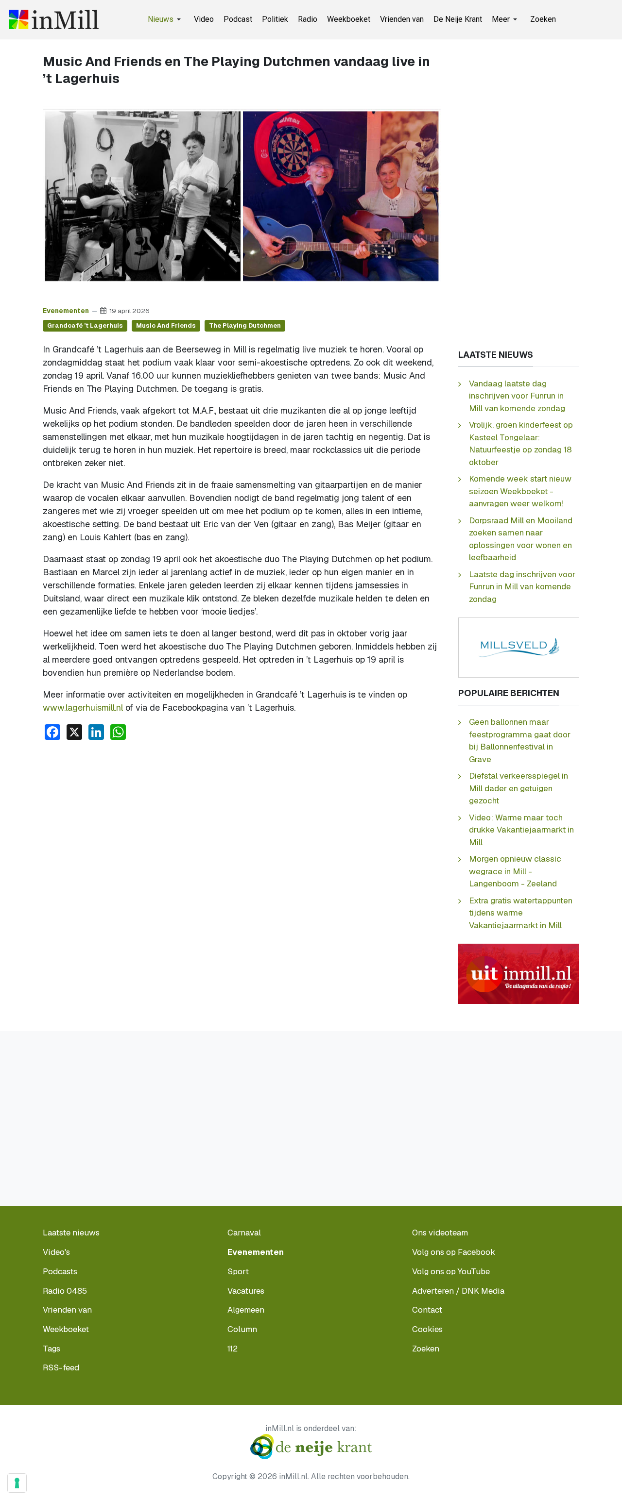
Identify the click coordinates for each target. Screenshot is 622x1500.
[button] (166, 19)
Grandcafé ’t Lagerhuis (85, 325)
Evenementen (66, 310)
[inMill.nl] (54, 19)
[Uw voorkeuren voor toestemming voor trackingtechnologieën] (17, 1483)
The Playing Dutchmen (245, 325)
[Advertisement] (242, 821)
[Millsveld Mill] (518, 646)
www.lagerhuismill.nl (83, 707)
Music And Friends (166, 325)
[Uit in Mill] (518, 973)
